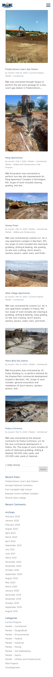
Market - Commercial (14, 76)
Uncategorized (12, 667)
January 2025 (12, 520)
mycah (11, 73)
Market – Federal (13, 638)
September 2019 (13, 607)
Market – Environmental (17, 634)
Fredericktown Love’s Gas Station (21, 69)
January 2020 (12, 590)
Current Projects (36, 73)
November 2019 (13, 599)
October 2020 (12, 570)
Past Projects (11, 663)
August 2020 (11, 578)
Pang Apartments (14, 157)
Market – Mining (13, 647)
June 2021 (10, 553)
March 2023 (11, 537)
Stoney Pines (11, 225)
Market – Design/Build (16, 630)
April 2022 (10, 541)
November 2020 (13, 566)
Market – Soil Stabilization (18, 651)
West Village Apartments (17, 293)
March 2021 (11, 557)
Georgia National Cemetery (19, 485)
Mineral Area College (15, 497)
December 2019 (13, 595)
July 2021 (10, 549)
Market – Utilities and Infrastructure (23, 659)
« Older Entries (12, 465)
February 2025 (12, 516)
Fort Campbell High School (18, 489)
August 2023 (11, 529)
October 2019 (12, 603)
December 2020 (13, 562)
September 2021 (13, 545)
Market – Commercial (15, 626)
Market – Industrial (14, 642)
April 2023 (10, 533)
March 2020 (11, 586)
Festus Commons (13, 428)
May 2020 (10, 582)
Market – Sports (13, 655)
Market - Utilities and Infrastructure (20, 164)
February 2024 (12, 524)
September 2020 (13, 574)
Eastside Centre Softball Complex (21, 493)
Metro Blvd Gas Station (16, 360)
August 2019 (11, 611)
